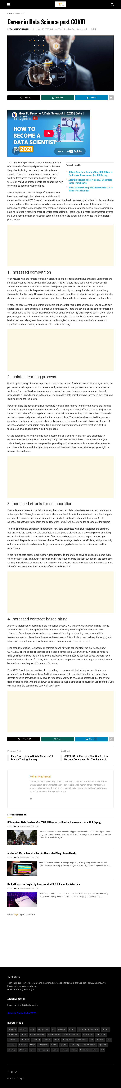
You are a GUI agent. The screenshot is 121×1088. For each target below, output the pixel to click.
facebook (13, 1039)
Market (12, 1044)
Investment (81, 1039)
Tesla (55, 1050)
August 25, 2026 (28, 857)
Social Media (89, 1044)
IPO (108, 1039)
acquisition (43, 1029)
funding (25, 1039)
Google (47, 1039)
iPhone (100, 1039)
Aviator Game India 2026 (21, 1013)
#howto (23, 1029)
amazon (62, 1029)
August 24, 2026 (28, 888)
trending (84, 1050)
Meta (32, 1044)
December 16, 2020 (41, 29)
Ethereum (101, 1034)
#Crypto (12, 1029)
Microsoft (43, 1044)
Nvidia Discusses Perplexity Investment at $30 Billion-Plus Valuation (90, 189)
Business (13, 1034)
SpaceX (102, 1044)
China (23, 1034)
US (102, 1050)
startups (23, 1050)
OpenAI (63, 1044)
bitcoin (105, 1029)
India (56, 1039)
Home (9, 13)
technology (44, 1050)
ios (91, 1039)
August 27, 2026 (28, 826)
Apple (72, 1029)
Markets (22, 1044)
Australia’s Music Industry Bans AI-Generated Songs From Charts (90, 181)
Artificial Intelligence (88, 1029)
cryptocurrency (37, 1034)
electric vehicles (72, 1034)
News (53, 1044)
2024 (32, 1029)
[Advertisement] (60, 245)
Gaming (36, 1039)
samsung (75, 1044)
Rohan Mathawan (19, 29)
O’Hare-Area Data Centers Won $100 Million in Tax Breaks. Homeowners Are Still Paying (90, 173)
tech (33, 1050)
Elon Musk (88, 1034)
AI (53, 1029)
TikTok (65, 1050)
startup (12, 1050)
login (16, 914)
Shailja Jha (14, 826)
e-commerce (54, 1034)
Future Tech (19, 13)
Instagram (67, 1039)
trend (74, 1050)
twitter (95, 1050)
